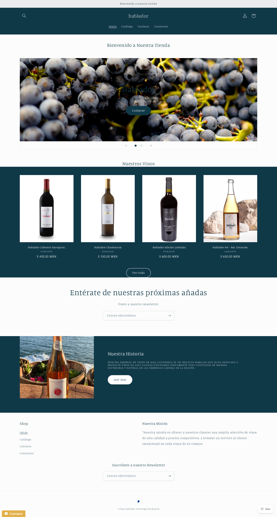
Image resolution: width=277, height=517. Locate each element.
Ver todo (138, 272)
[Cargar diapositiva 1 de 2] (136, 146)
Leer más (120, 379)
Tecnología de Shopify (147, 509)
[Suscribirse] (169, 315)
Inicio (24, 432)
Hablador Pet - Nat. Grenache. (230, 247)
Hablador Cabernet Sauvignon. (47, 247)
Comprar (138, 110)
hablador (130, 509)
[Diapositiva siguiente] (151, 145)
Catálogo (25, 439)
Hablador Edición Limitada (169, 247)
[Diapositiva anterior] (126, 145)
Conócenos (27, 453)
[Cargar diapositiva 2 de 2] (141, 146)
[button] (24, 16)
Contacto (25, 446)
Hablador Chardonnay (108, 247)
